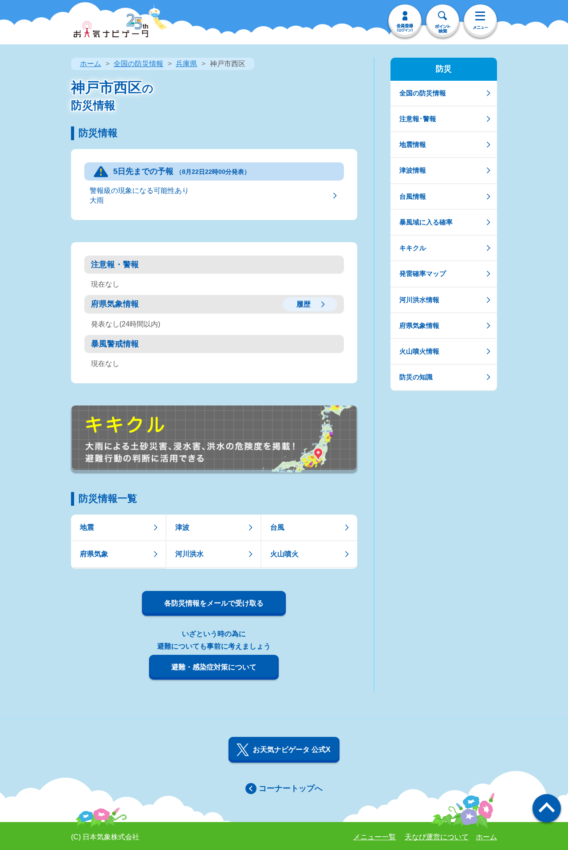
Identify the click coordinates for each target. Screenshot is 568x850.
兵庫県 (186, 63)
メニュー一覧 (374, 837)
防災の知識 (416, 377)
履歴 (303, 304)
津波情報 (412, 170)
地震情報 (412, 144)
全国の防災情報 (138, 63)
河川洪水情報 (419, 299)
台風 (277, 527)
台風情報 (412, 196)
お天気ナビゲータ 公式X (292, 749)
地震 (87, 527)
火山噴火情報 (419, 351)
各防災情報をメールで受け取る (214, 603)
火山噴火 (284, 554)
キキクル (412, 248)
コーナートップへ (291, 788)
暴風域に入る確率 (426, 222)
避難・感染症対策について (213, 667)
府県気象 (94, 554)
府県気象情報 (419, 325)
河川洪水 (189, 554)
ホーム (90, 63)
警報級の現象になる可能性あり (139, 195)
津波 (182, 527)
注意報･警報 (417, 118)
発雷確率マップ (422, 273)
